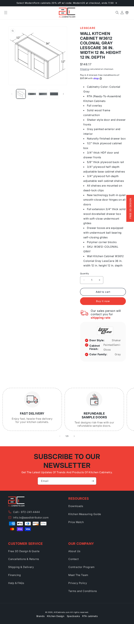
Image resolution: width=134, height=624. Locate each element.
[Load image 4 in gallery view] (54, 94)
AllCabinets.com (62, 612)
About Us (74, 551)
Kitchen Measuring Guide (84, 514)
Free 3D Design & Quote (23, 551)
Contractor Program (81, 567)
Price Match (76, 522)
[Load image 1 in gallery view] (21, 94)
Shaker (116, 340)
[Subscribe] (92, 481)
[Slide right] (63, 94)
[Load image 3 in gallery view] (43, 94)
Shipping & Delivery (21, 567)
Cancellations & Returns (23, 559)
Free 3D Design (130, 208)
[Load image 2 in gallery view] (32, 94)
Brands (40, 616)
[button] (5, 13)
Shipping (84, 69)
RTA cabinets (90, 616)
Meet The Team (78, 575)
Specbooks (73, 616)
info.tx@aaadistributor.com (31, 517)
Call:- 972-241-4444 (26, 512)
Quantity (84, 273)
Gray (118, 354)
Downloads (75, 506)
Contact (73, 559)
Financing (14, 575)
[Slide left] (11, 94)
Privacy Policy (77, 583)
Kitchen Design (55, 616)
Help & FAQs (16, 583)
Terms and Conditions (82, 591)
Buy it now (103, 301)
